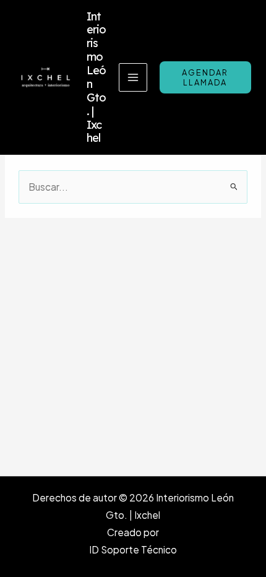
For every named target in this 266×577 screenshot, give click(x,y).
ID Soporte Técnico (133, 549)
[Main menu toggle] (133, 77)
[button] (205, 77)
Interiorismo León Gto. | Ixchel (96, 77)
